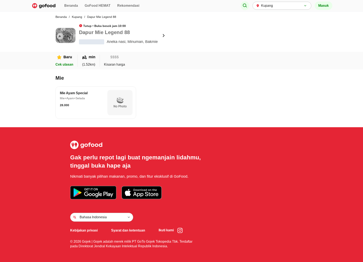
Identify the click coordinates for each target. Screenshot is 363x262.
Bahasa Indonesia (93, 217)
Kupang (77, 17)
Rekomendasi (128, 5)
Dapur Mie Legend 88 (101, 17)
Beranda (71, 5)
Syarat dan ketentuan (128, 230)
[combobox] (282, 5)
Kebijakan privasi (84, 230)
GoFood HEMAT (97, 5)
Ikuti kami (166, 230)
